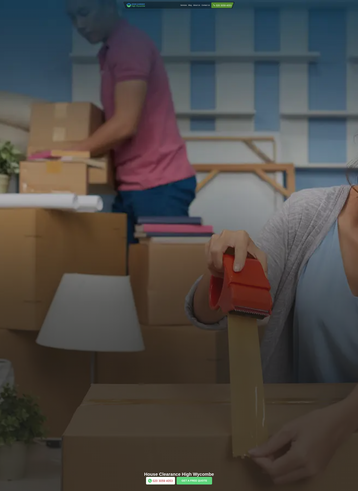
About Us (196, 5)
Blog (190, 5)
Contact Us (206, 5)
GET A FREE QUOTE (194, 480)
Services (183, 5)
